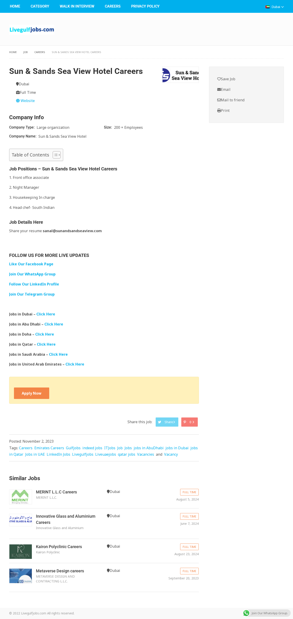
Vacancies (145, 454)
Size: (108, 127)
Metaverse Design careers (60, 570)
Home (15, 6)
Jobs (128, 447)
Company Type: (22, 127)
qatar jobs (126, 454)
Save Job (228, 78)
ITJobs (109, 447)
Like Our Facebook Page (31, 263)
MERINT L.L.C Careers (56, 492)
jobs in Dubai (177, 447)
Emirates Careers (49, 447)
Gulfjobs (73, 447)
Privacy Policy (145, 6)
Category (40, 6)
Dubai (276, 7)
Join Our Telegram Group (32, 294)
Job (25, 52)
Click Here (46, 314)
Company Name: (23, 136)
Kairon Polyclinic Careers (59, 546)
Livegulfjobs (82, 454)
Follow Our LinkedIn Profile (34, 284)
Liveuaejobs (105, 454)
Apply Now (31, 393)
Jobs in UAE (35, 454)
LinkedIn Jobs (58, 454)
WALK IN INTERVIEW (77, 6)
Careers (113, 6)
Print (225, 110)
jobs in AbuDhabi (149, 447)
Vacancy (171, 454)
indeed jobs (92, 447)
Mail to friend (232, 99)
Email (226, 89)
